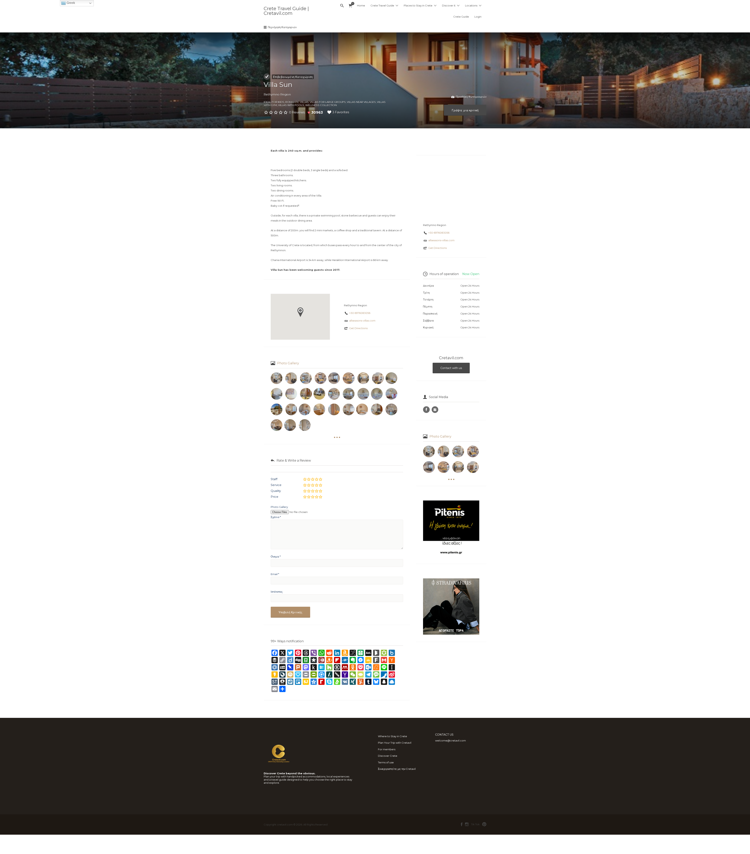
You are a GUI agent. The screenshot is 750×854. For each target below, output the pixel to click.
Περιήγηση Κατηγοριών (282, 27)
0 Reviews (297, 112)
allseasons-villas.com (362, 320)
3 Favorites (340, 112)
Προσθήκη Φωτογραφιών (470, 96)
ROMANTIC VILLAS (297, 102)
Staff (274, 479)
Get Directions (358, 328)
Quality (276, 491)
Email (275, 574)
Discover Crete (387, 755)
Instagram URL (435, 409)
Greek (70, 2)
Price (274, 496)
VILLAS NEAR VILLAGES (361, 102)
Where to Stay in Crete (392, 736)
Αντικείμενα (350, 6)
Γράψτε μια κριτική (465, 110)
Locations (471, 5)
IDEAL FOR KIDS (274, 102)
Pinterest (484, 824)
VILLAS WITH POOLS (291, 105)
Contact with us (451, 368)
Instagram (467, 824)
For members (386, 749)
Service (276, 485)
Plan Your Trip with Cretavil (394, 742)
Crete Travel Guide (382, 5)
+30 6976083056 (359, 312)
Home (361, 5)
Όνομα (276, 556)
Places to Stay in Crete (418, 5)
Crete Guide (461, 16)
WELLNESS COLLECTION (321, 105)
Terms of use (386, 762)
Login (477, 16)
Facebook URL (426, 409)
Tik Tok (475, 824)
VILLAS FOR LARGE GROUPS (328, 102)
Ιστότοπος (277, 591)
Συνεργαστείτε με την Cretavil (397, 768)
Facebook (461, 824)
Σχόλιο (276, 517)
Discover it (448, 5)
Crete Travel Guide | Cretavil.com (286, 11)
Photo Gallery (288, 363)
